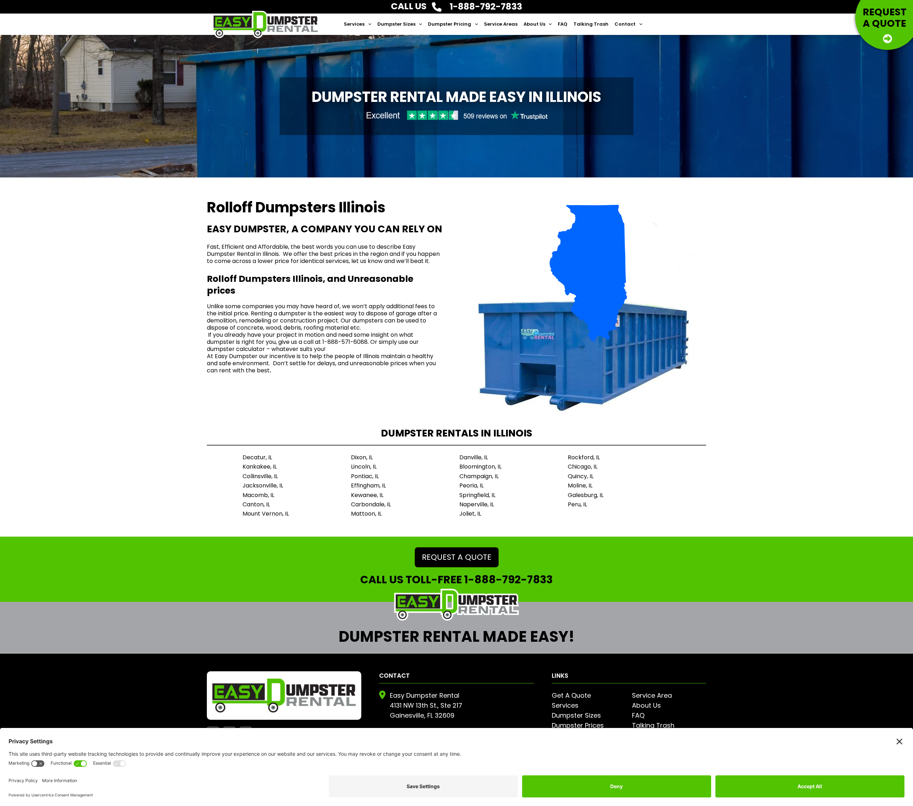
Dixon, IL (362, 457)
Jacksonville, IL (263, 485)
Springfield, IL (477, 495)
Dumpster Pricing (449, 24)
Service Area (652, 695)
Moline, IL (580, 485)
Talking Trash (590, 24)
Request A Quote (456, 557)
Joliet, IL (470, 514)
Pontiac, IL (365, 476)
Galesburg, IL (585, 495)
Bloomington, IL (480, 467)
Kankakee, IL (260, 467)
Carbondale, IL (371, 504)
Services (354, 24)
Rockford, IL (584, 457)
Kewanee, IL (367, 495)
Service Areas (500, 24)
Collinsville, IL (260, 476)
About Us (534, 24)
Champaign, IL (479, 476)
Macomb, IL (258, 495)
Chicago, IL (582, 467)
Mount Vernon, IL (266, 514)
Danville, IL (473, 457)
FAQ (562, 24)
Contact (625, 24)
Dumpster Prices (578, 725)
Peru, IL (577, 504)
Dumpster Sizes (396, 24)
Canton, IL (256, 504)
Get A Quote (571, 695)
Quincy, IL (580, 476)
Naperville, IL (476, 504)
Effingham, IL (368, 485)
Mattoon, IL (366, 514)
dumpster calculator (236, 349)
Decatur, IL (257, 457)
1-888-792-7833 (508, 579)
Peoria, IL (471, 485)
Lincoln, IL (364, 467)
